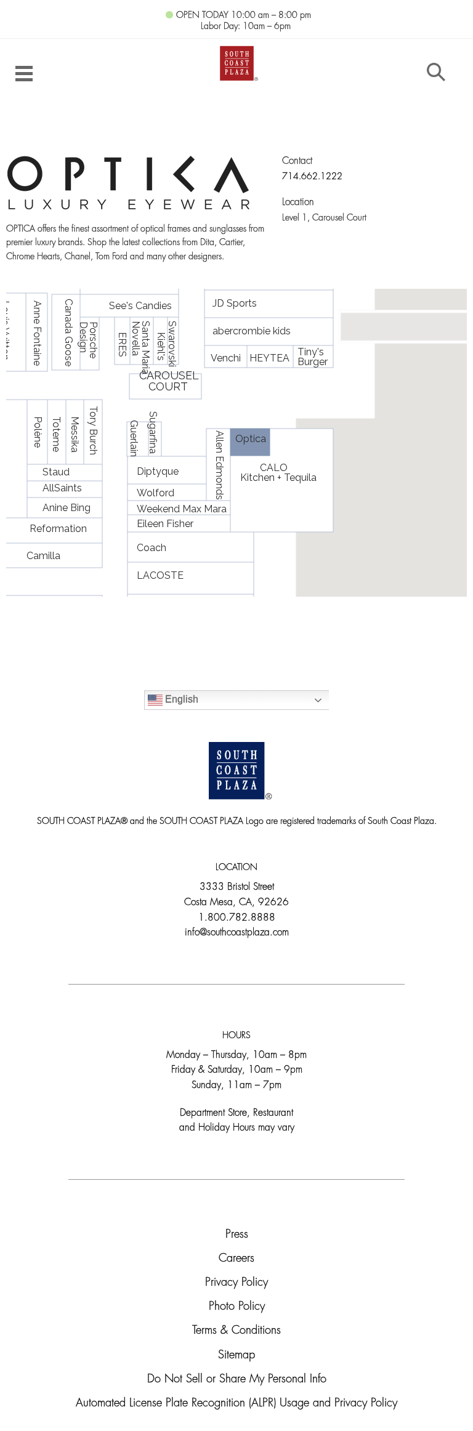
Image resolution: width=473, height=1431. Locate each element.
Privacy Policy (236, 1283)
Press (236, 1235)
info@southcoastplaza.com (237, 933)
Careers (236, 1259)
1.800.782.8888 (236, 918)
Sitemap (236, 1355)
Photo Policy (237, 1307)
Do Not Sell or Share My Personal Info (236, 1379)
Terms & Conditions (236, 1331)
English (180, 699)
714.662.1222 (312, 177)
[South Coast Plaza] (237, 62)
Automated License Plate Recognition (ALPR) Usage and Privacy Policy (236, 1403)
